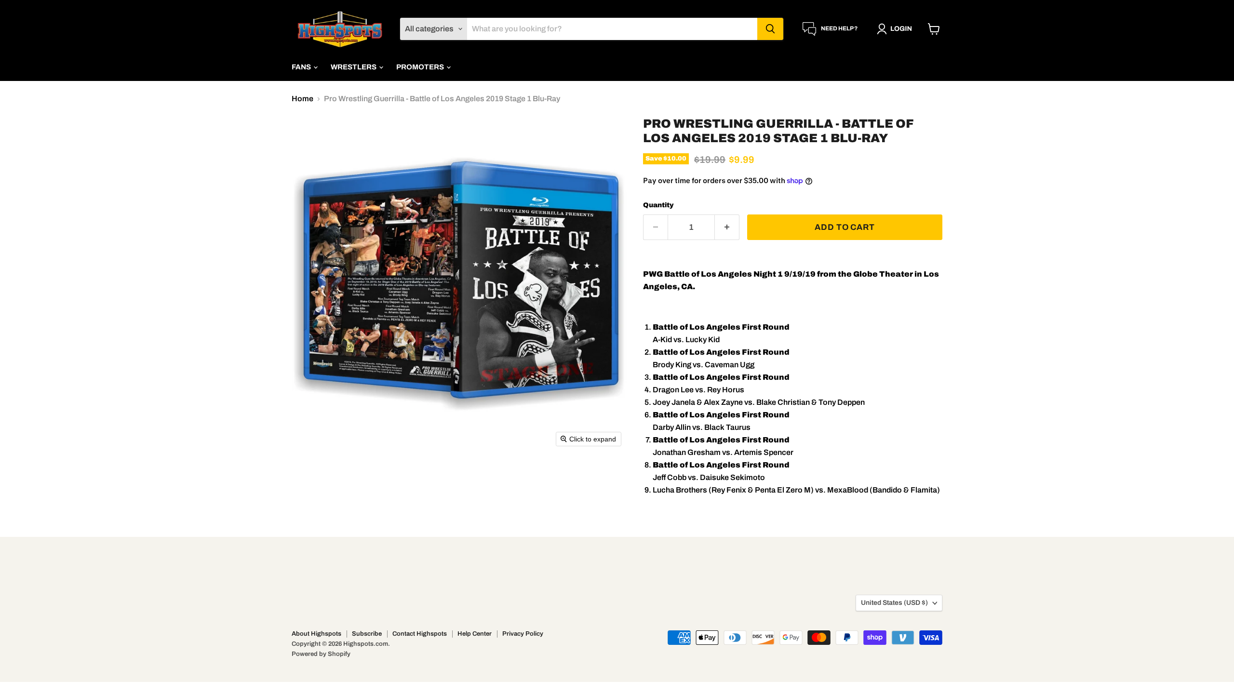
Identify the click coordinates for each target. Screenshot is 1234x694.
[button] (896, 29)
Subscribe (367, 633)
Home (302, 98)
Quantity (658, 205)
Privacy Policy (522, 633)
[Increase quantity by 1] (727, 227)
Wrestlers (354, 67)
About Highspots (316, 633)
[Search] (770, 29)
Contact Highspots (419, 633)
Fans (302, 67)
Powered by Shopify (321, 654)
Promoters (420, 67)
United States (894, 602)
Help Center (474, 633)
